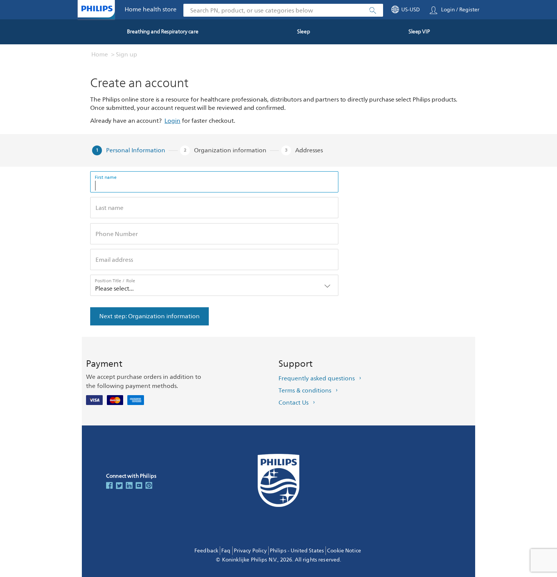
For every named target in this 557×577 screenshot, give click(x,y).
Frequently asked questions (316, 378)
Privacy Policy (250, 550)
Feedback (206, 550)
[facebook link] (109, 486)
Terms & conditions (304, 391)
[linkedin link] (129, 486)
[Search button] (373, 10)
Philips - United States (297, 550)
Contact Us (293, 403)
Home (99, 54)
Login (172, 121)
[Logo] (97, 8)
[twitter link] (119, 486)
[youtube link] (139, 486)
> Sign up (124, 54)
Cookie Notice (344, 550)
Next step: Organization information (149, 316)
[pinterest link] (149, 486)
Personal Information (135, 150)
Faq (225, 550)
